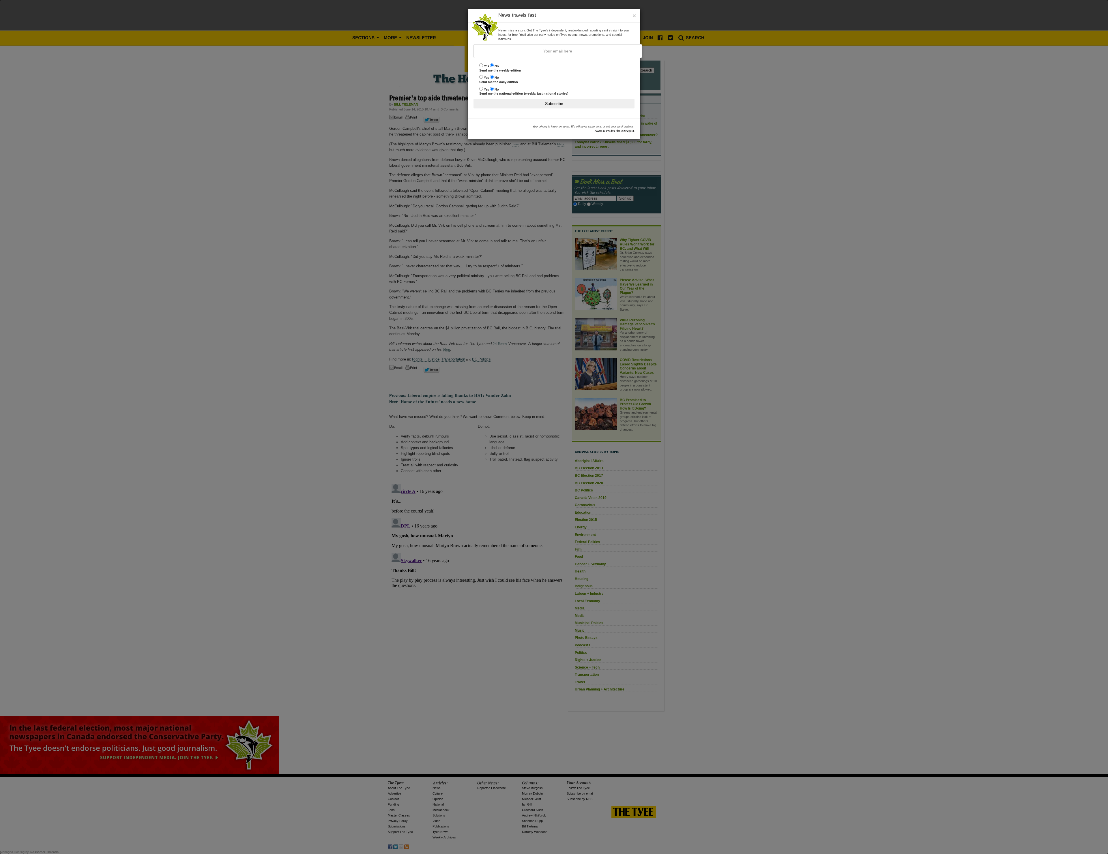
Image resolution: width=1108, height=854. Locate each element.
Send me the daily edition (498, 80)
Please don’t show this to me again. (615, 131)
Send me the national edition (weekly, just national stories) (523, 91)
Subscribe (554, 103)
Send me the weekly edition (500, 68)
